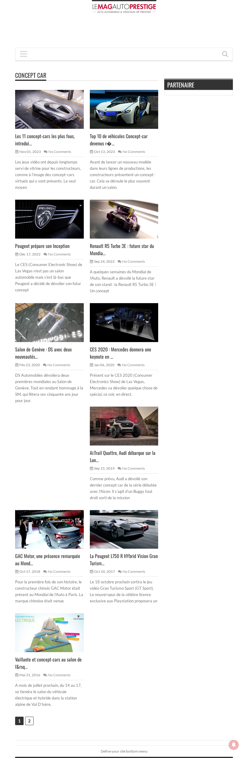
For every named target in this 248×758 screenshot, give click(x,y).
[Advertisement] (125, 32)
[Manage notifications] (234, 745)
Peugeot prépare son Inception (42, 245)
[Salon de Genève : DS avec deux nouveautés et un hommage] (54, 322)
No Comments (59, 151)
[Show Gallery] (43, 529)
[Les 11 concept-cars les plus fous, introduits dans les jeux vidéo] (54, 109)
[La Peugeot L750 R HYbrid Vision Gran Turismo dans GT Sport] (128, 529)
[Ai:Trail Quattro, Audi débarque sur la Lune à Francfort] (128, 425)
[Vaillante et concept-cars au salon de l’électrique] (54, 632)
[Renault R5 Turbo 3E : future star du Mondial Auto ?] (128, 219)
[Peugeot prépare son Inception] (54, 219)
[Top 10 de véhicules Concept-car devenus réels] (128, 109)
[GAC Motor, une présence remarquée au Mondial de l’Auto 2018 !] (54, 529)
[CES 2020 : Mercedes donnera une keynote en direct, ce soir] (128, 322)
